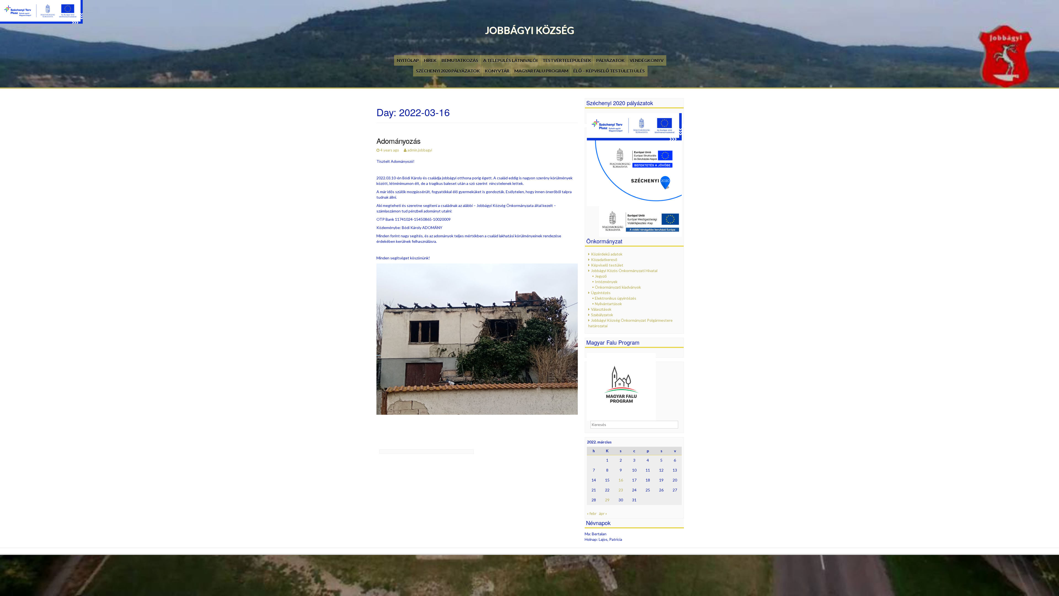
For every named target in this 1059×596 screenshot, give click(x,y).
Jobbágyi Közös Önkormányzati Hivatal (624, 270)
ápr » (603, 513)
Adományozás (398, 140)
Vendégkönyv (647, 60)
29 (607, 499)
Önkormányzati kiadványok (618, 287)
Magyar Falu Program (541, 70)
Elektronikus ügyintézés (615, 298)
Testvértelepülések (566, 60)
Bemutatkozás (460, 60)
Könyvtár (497, 70)
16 (621, 480)
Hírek (430, 60)
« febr (592, 513)
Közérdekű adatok (606, 254)
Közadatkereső (604, 259)
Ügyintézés (601, 292)
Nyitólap (408, 60)
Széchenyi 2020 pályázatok (448, 70)
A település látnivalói (510, 60)
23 (621, 490)
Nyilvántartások (608, 303)
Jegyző (601, 276)
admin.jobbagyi (419, 150)
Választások (601, 309)
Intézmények (606, 281)
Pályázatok (610, 60)
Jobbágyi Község (529, 30)
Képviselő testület (607, 265)
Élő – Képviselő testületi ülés (609, 70)
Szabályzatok (602, 314)
